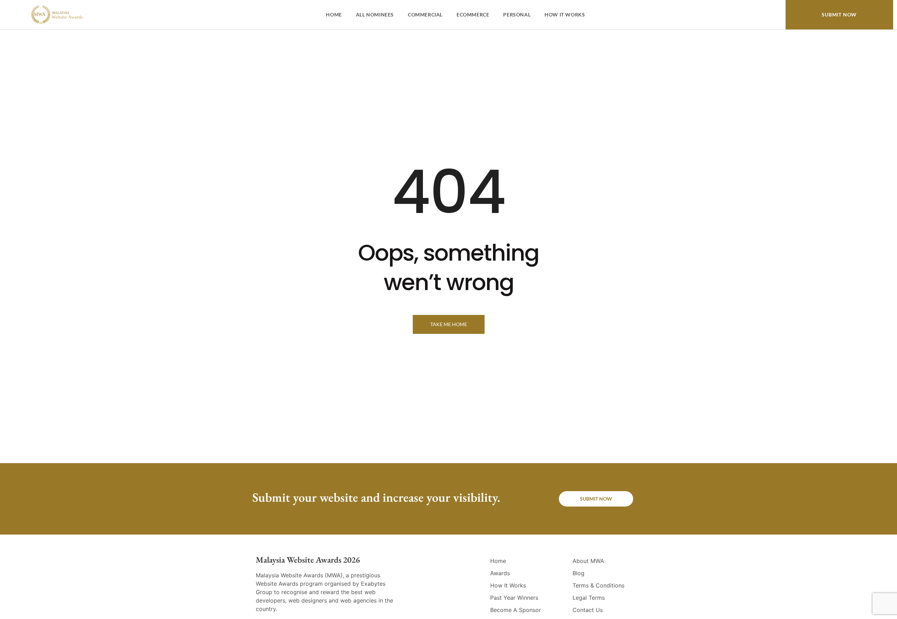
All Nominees (375, 15)
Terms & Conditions (598, 585)
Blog (578, 573)
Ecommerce (473, 15)
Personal (516, 15)
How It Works (565, 15)
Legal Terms (589, 597)
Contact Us (588, 609)
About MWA (588, 560)
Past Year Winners (514, 597)
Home (334, 15)
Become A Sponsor (515, 609)
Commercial (425, 15)
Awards (500, 573)
